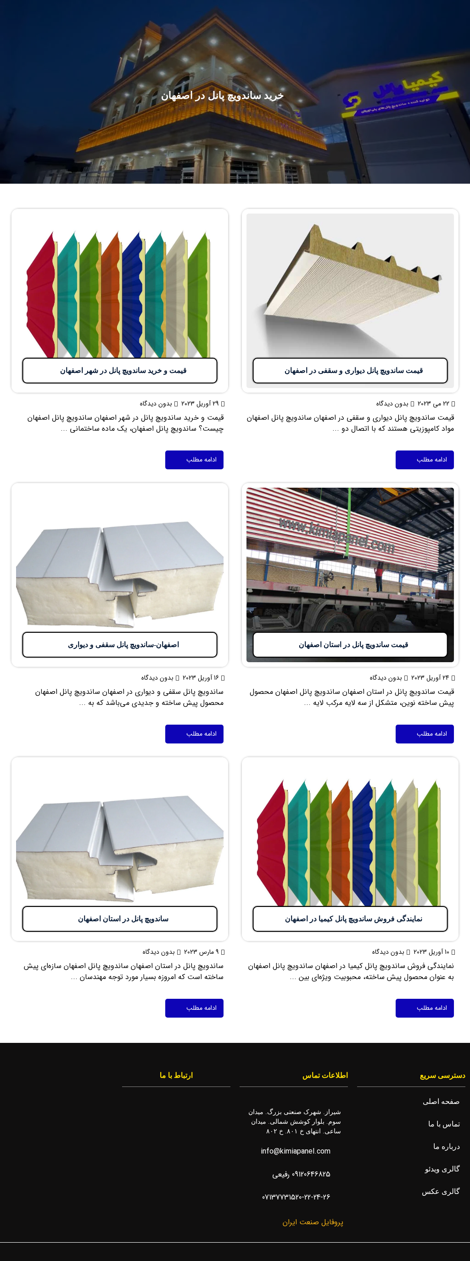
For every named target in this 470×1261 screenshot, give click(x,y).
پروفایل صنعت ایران (311, 1222)
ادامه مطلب (441, 214)
